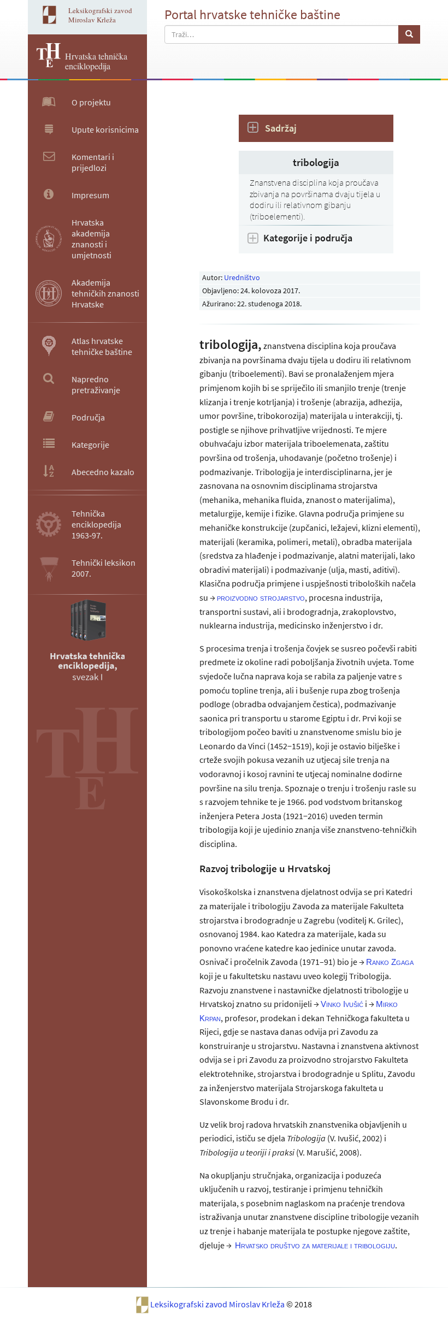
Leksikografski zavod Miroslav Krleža (218, 1304)
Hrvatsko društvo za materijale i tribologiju (315, 1245)
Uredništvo (242, 277)
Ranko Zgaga (390, 962)
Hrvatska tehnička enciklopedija (96, 61)
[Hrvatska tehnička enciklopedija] (44, 63)
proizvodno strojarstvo (261, 597)
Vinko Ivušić (342, 1004)
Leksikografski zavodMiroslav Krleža (100, 15)
